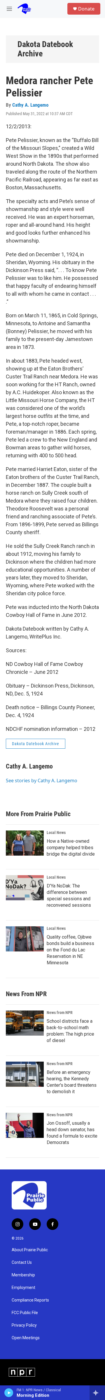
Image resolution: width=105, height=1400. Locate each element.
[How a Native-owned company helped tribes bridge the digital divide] (25, 843)
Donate (86, 8)
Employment (23, 1287)
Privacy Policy (24, 1325)
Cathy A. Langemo (30, 105)
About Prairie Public (30, 1250)
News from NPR (60, 1012)
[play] (9, 1393)
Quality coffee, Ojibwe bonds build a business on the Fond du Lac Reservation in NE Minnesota (70, 949)
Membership (23, 1275)
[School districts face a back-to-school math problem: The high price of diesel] (25, 1023)
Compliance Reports (30, 1300)
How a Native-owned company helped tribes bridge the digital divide (71, 847)
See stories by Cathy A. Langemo (41, 780)
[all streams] (97, 1392)
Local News (56, 832)
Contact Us (22, 1262)
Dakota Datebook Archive (45, 48)
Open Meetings (26, 1338)
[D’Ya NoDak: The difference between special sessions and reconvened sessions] (25, 887)
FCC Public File (25, 1313)
